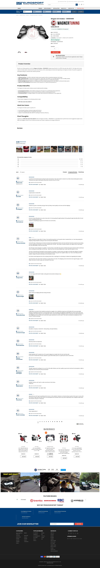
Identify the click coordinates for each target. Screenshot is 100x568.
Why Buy (52, 534)
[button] (82, 4)
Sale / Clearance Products (19, 534)
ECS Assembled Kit (36, 536)
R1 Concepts (35, 533)
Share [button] (45, 184)
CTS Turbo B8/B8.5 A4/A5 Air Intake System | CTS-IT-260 (37, 449)
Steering (17, 541)
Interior (25, 538)
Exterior (17, 538)
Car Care (18, 535)
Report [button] (42, 184)
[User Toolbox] (79, 4)
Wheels (17, 543)
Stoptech (43, 536)
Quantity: (53, 46)
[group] (22, 142)
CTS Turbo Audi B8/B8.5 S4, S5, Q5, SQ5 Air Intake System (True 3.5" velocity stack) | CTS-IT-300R (77, 450)
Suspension (26, 541)
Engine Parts (18, 537)
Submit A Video (53, 545)
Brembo (42, 533)
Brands (40, 8)
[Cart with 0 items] (83, 4)
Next (85, 500)
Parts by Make (47, 8)
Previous (14, 500)
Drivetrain (26, 535)
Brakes (25, 533)
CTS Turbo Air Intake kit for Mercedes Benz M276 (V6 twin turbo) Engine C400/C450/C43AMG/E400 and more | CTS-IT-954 (64, 451)
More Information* (41, 512)
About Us (63, 8)
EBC (42, 534)
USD (71, 542)
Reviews (52, 536)
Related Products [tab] (49, 429)
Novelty (25, 540)
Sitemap (52, 548)
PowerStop (35, 534)
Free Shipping (81, 1)
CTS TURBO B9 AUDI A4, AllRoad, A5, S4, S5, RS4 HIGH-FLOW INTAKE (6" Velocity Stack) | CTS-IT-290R (23, 450)
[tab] (50, 63)
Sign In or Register (54, 551)
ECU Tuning (53, 543)
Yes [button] (39, 184)
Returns (52, 537)
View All (34, 540)
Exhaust (25, 537)
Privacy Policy (53, 546)
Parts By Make (53, 540)
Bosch (34, 539)
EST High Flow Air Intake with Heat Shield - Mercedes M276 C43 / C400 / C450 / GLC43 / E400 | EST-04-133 (50, 450)
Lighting (17, 540)
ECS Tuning (35, 537)
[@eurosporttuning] (35, 470)
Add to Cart (24, 456)
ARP (42, 539)
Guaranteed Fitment (63, 1)
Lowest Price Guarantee (72, 1)
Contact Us (71, 8)
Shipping (52, 539)
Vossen (42, 537)
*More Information (24, 512)
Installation (56, 8)
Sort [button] (17, 172)
